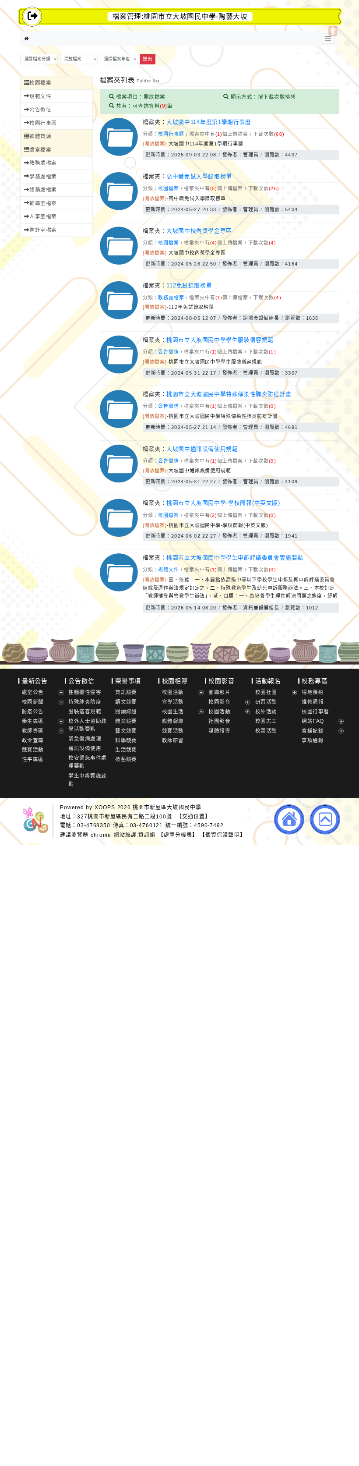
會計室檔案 (42, 230)
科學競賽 (126, 740)
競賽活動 (33, 750)
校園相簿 (175, 680)
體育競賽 (126, 721)
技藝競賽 (126, 759)
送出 (147, 59)
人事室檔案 (42, 217)
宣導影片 (219, 692)
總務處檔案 (42, 190)
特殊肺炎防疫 (84, 702)
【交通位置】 (193, 816)
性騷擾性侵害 (84, 692)
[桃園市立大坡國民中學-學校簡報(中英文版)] (118, 535)
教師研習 (173, 740)
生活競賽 (126, 750)
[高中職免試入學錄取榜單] (118, 208)
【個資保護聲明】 (222, 835)
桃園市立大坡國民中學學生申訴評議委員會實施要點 (234, 558)
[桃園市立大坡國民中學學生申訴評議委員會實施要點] (118, 589)
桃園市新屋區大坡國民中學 (167, 807)
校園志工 (266, 721)
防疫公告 (33, 711)
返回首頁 (289, 819)
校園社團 (266, 692)
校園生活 (173, 711)
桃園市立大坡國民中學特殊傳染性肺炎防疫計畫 (229, 394)
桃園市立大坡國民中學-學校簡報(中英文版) (223, 503)
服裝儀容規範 (84, 711)
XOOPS (105, 807)
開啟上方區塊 (332, 31)
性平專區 (33, 759)
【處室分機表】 (178, 835)
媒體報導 (173, 721)
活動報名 (268, 680)
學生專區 (33, 721)
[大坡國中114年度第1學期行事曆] (118, 154)
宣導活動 (173, 702)
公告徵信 (40, 109)
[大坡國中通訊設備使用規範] (118, 481)
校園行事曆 (42, 123)
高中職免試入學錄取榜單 (199, 176)
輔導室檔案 (42, 203)
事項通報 (313, 740)
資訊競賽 (126, 692)
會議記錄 (313, 730)
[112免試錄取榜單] (118, 317)
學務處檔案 (42, 176)
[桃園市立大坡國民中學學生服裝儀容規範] (118, 372)
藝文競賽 (126, 730)
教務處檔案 (42, 163)
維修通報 (313, 702)
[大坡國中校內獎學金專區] (118, 263)
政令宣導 (33, 740)
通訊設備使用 (84, 748)
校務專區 (314, 680)
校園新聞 (33, 702)
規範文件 (40, 96)
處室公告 (33, 692)
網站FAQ (313, 721)
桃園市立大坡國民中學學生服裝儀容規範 (220, 339)
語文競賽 (126, 702)
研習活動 (266, 702)
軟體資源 (40, 136)
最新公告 (35, 680)
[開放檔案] (155, 144)
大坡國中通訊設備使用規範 (202, 449)
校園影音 (221, 680)
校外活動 (266, 711)
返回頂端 (325, 819)
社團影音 (219, 721)
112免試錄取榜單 (189, 285)
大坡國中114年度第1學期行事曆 (208, 122)
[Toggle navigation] (328, 39)
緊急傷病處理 (84, 738)
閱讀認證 (126, 711)
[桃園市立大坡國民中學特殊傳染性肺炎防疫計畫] (118, 426)
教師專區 (33, 730)
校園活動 (173, 692)
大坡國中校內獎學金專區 (199, 231)
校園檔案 (40, 82)
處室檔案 (40, 149)
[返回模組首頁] (26, 38)
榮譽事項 (128, 680)
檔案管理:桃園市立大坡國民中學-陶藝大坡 (180, 17)
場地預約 (313, 692)
